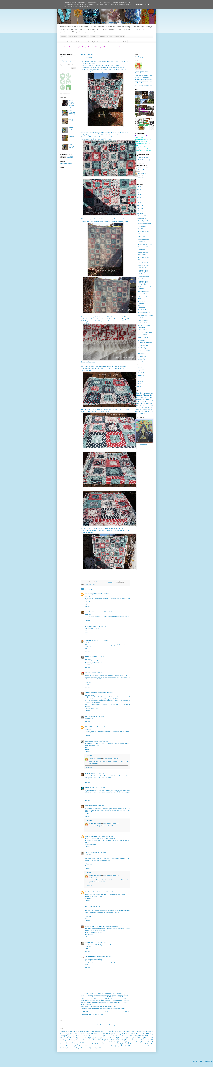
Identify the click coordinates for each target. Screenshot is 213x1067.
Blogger (114, 1025)
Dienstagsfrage (117, 1034)
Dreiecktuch (127, 1034)
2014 (138, 381)
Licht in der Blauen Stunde (145, 332)
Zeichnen (145, 1046)
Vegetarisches (146, 409)
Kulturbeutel (72, 1038)
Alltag (137, 393)
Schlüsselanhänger (77, 1042)
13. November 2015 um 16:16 (100, 942)
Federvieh (140, 318)
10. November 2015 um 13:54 (96, 716)
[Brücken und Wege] (144, 116)
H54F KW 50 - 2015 (71, 119)
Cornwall (137, 397)
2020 (138, 200)
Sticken (138, 1042)
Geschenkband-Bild (143, 239)
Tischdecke (107, 1044)
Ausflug (137, 395)
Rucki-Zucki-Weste (143, 337)
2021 (138, 197)
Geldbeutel (80, 1036)
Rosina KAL (146, 405)
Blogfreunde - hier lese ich (83, 41)
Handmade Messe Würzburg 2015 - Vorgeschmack (143, 282)
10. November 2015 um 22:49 (105, 892)
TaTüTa (85, 1044)
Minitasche (121, 1038)
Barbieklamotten (129, 1031)
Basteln (146, 395)
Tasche (91, 1044)
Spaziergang (121, 1042)
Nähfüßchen (139, 1038)
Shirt (105, 1042)
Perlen (93, 1040)
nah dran (71, 1048)
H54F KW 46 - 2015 (143, 294)
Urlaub (62, 1046)
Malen (113, 1038)
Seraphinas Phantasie (91, 692)
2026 (138, 187)
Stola (149, 1042)
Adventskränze (142, 254)
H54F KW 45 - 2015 (143, 329)
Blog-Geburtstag (64, 1034)
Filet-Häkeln (137, 1034)
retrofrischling (89, 594)
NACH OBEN (203, 1061)
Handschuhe (98, 1036)
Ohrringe (73, 1040)
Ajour (81, 1031)
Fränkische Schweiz (143, 296)
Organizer (80, 1040)
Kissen (151, 1036)
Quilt (90, 584)
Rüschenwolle (63, 1042)
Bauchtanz (148, 1031)
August (140, 359)
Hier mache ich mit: (121, 41)
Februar (140, 375)
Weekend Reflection (143, 231)
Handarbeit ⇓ (84, 36)
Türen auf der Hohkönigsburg (143, 302)
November (141, 218)
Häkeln (137, 402)
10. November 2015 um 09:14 (99, 640)
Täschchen (148, 1044)
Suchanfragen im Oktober (145, 342)
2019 (138, 203)
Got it (147, 4)
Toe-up (114, 1044)
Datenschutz (70, 41)
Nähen (86, 584)
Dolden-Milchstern (143, 345)
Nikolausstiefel (142, 226)
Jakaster (87, 673)
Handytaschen (117, 1036)
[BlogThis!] (119, 582)
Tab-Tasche (141, 299)
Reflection (112, 1040)
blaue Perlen (141, 249)
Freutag (62, 1036)
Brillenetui (72, 1034)
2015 (138, 213)
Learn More (139, 4)
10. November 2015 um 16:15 (98, 787)
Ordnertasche (141, 340)
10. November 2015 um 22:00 (98, 852)
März (139, 372)
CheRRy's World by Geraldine (93, 926)
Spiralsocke (130, 1042)
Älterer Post (126, 1011)
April (139, 370)
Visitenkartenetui (97, 1046)
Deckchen (100, 1034)
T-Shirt (79, 1044)
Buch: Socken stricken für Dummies (145, 287)
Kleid (64, 1038)
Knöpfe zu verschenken (144, 312)
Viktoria (87, 852)
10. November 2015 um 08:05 (98, 626)
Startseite (63, 36)
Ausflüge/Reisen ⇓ (73, 36)
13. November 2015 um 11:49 (111, 823)
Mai (139, 367)
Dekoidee (137, 399)
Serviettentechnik (98, 1042)
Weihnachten (124, 1046)
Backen (120, 1031)
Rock (139, 1040)
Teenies (94, 584)
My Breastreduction (97, 41)
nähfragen (77, 1048)
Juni (139, 364)
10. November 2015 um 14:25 (100, 741)
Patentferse (87, 1040)
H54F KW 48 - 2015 (143, 236)
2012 (138, 386)
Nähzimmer (147, 1038)
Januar (140, 378)
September (141, 356)
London (147, 402)
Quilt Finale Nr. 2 (142, 267)
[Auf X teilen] (120, 582)
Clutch (79, 1034)
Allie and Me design (90, 956)
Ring (133, 1040)
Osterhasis (71, 136)
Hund (135, 1036)
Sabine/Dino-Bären (90, 612)
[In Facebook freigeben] (122, 582)
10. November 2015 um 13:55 (97, 727)
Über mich (102, 36)
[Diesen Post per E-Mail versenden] (117, 582)
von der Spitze (95, 1048)
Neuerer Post (84, 1011)
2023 (138, 192)
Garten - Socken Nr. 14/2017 (71, 146)
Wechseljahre (138, 411)
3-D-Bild (140, 260)
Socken (111, 1042)
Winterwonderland (143, 252)
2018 (138, 205)
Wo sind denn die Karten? (145, 244)
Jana (86, 906)
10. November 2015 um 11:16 (98, 673)
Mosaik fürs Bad (142, 229)
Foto (145, 399)
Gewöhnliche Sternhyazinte (145, 315)
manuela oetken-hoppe (91, 836)
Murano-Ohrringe (70, 128)
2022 (138, 195)
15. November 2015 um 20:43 (104, 956)
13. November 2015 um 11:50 (111, 875)
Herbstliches (141, 242)
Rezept (136, 405)
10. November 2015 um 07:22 (101, 594)
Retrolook (120, 1040)
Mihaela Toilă (142, 174)
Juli (139, 361)
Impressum (61, 41)
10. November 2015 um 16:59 (96, 805)
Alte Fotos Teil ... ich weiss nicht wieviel (145, 306)
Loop (91, 1038)
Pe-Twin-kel (88, 640)
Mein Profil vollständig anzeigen (143, 85)
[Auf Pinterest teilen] (123, 582)
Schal (69, 1042)
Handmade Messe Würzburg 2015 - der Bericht (144, 271)
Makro (137, 404)
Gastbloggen (72, 1036)
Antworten (87, 606)
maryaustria (88, 942)
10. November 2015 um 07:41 (104, 612)
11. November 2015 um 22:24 (110, 926)
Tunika (135, 1044)
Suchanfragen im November (145, 221)
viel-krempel (88, 741)
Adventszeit (141, 234)
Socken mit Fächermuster (144, 335)
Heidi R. (87, 656)
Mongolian (141, 177)
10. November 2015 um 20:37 (106, 836)
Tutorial (140, 1044)
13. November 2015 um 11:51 (111, 758)
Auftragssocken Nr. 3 (143, 262)
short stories (143, 413)
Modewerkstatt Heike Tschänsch (144, 169)
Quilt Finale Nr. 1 (142, 310)
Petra (86, 806)
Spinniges (140, 278)
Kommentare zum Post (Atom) (95, 1014)
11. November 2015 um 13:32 (96, 906)
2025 (138, 189)
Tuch (129, 1044)
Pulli (99, 1040)
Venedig (88, 1046)
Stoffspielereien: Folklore (144, 223)
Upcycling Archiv (109, 41)
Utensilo (71, 1046)
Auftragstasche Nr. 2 (143, 276)
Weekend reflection (143, 323)
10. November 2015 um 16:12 (96, 773)
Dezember (141, 216)
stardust (87, 787)
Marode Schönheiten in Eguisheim (144, 326)
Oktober (140, 354)
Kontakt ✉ (109, 36)
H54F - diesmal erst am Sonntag (71, 112)
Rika (86, 716)
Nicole (86, 773)
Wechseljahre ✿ (119, 36)
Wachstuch (106, 1046)
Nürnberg (63, 1040)
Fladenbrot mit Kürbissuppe (145, 247)
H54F (88, 1036)
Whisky (132, 1046)
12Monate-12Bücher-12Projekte (68, 1031)
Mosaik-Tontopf (142, 348)
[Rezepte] (144, 129)
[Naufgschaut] (144, 103)
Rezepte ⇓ (93, 36)
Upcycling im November (144, 350)
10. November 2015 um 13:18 (105, 692)
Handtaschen (107, 1036)
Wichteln (138, 1046)
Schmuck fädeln (138, 407)
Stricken (146, 407)
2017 (138, 208)
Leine (79, 1038)
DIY (146, 397)
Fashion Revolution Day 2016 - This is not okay (71, 104)
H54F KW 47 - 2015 (143, 265)
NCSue (87, 727)
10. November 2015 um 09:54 (98, 656)
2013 (138, 384)
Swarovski (72, 1044)
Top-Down (123, 1044)
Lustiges (97, 1038)
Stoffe (144, 1042)
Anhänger (96, 1031)
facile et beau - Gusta (95, 759)
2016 (138, 211)
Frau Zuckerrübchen (91, 892)
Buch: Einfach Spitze (143, 320)
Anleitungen (147, 393)
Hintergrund (126, 1036)
